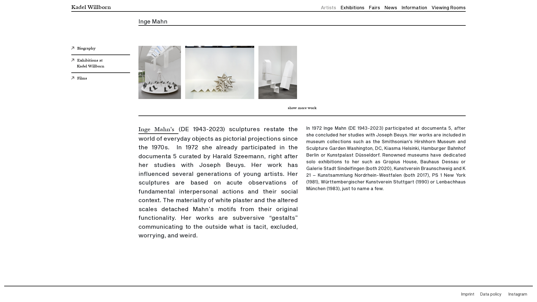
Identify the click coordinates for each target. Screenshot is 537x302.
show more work (302, 108)
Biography (86, 49)
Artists (328, 8)
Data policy (490, 294)
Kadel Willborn (91, 7)
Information (414, 8)
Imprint (467, 294)
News (391, 8)
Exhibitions (352, 8)
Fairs (374, 8)
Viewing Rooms (449, 8)
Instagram (517, 294)
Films (82, 79)
